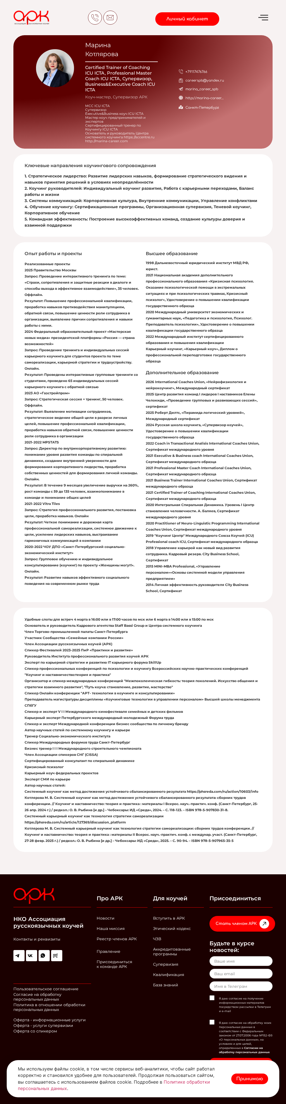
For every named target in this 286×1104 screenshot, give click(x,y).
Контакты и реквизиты (36, 939)
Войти (260, 3)
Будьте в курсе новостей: (231, 946)
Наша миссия (111, 928)
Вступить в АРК (169, 918)
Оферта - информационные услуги (49, 1019)
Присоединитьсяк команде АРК (114, 964)
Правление (108, 951)
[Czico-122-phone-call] (95, 18)
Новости (106, 918)
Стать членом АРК (236, 924)
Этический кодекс (172, 928)
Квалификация (168, 974)
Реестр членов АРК (117, 938)
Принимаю (249, 1078)
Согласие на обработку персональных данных (37, 997)
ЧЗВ (157, 938)
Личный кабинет (187, 19)
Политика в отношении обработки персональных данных (49, 1007)
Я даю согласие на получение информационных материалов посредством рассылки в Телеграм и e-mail (245, 1005)
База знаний (165, 984)
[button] (265, 17)
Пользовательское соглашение (45, 988)
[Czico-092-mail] (110, 18)
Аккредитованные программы (172, 951)
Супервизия (165, 964)
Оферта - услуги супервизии (43, 1025)
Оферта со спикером (35, 1031)
